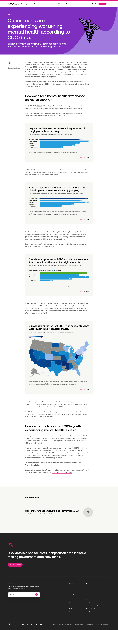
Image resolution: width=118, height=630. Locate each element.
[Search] (109, 4)
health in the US (52, 470)
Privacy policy (89, 624)
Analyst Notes (90, 597)
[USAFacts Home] (13, 4)
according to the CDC (40, 438)
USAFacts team (15, 68)
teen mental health (78, 470)
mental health (52, 72)
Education (61, 4)
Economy (24, 4)
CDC (57, 172)
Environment (72, 599)
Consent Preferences (102, 624)
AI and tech (89, 611)
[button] (40, 106)
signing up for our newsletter (62, 472)
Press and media (90, 608)
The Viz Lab (89, 594)
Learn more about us (15, 564)
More (68, 4)
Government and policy (92, 605)
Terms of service (78, 624)
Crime (30, 4)
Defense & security (74, 591)
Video (88, 588)
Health (45, 4)
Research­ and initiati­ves (92, 599)
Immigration (52, 4)
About (94, 4)
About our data (90, 602)
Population (72, 611)
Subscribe (102, 3)
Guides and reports (91, 591)
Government (38, 4)
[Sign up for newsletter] (36, 594)
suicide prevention (31, 417)
